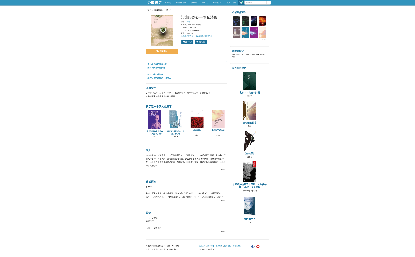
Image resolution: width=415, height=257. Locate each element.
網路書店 (158, 10)
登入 (228, 3)
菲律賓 (252, 54)
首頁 (149, 10)
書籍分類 (168, 3)
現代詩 (238, 54)
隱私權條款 (237, 246)
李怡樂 (262, 54)
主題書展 (163, 51)
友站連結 (205, 3)
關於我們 (202, 246)
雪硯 (233, 57)
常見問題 (219, 246)
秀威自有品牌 (181, 3)
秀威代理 (194, 3)
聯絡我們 (210, 246)
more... (224, 169)
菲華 (257, 54)
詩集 (233, 54)
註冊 (235, 3)
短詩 (243, 54)
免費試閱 (201, 42)
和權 (188, 22)
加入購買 (188, 42)
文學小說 (168, 10)
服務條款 (227, 246)
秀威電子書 (217, 3)
